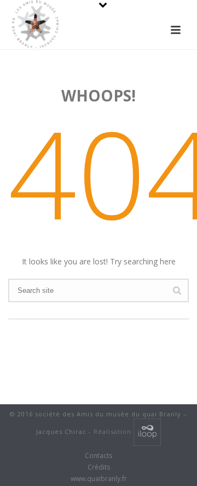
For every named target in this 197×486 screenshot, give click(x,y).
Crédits (99, 467)
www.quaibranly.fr (99, 478)
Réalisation (114, 431)
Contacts (98, 455)
